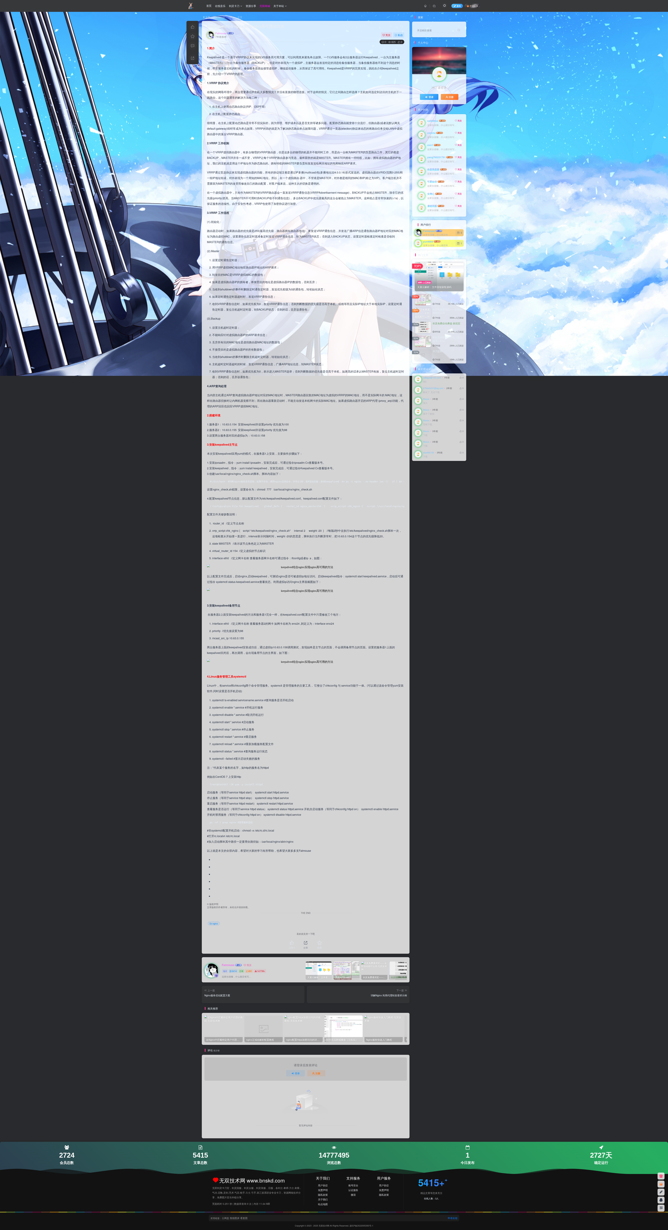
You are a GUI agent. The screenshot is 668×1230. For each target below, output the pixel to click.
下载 (425, 435)
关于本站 (278, 6)
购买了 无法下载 (431, 392)
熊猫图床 (235, 1218)
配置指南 (451, 469)
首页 (209, 6)
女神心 (431, 193)
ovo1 (430, 145)
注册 (317, 1073)
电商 (452, 484)
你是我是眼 (433, 169)
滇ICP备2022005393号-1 (361, 1225)
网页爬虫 (430, 484)
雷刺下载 (427, 424)
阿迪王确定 (429, 469)
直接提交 (442, 484)
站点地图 (323, 1204)
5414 (234, 971)
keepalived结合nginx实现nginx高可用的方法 (245, 26)
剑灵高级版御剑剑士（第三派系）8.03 (447, 338)
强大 (425, 403)
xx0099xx (432, 120)
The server (219, 17)
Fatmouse (220, 33)
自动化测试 (433, 479)
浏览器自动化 (423, 494)
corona (431, 133)
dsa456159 (428, 452)
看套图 (244, 1218)
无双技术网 (324, 1225)
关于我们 (323, 1199)
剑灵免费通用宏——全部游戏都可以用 (447, 311)
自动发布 (420, 479)
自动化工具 (448, 479)
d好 (425, 381)
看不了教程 (428, 413)
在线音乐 (220, 6)
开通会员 (474, 5)
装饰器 (455, 474)
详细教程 (444, 474)
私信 (400, 35)
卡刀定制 (437, 351)
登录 (297, 1073)
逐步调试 (432, 474)
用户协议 (323, 1185)
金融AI (441, 469)
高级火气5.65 (440, 295)
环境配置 (420, 489)
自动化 (419, 484)
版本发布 (432, 489)
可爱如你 (432, 181)
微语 (353, 1194)
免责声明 (323, 1190)
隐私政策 (323, 1194)
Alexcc (426, 399)
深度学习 (444, 489)
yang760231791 (436, 157)
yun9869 (428, 241)
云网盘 (225, 1218)
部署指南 (420, 474)
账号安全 (353, 1185)
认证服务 (353, 1190)
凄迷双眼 (432, 206)
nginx (231, 17)
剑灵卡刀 (234, 6)
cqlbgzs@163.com (432, 377)
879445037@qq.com (433, 388)
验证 (418, 469)
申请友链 (453, 1218)
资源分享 (251, 6)
